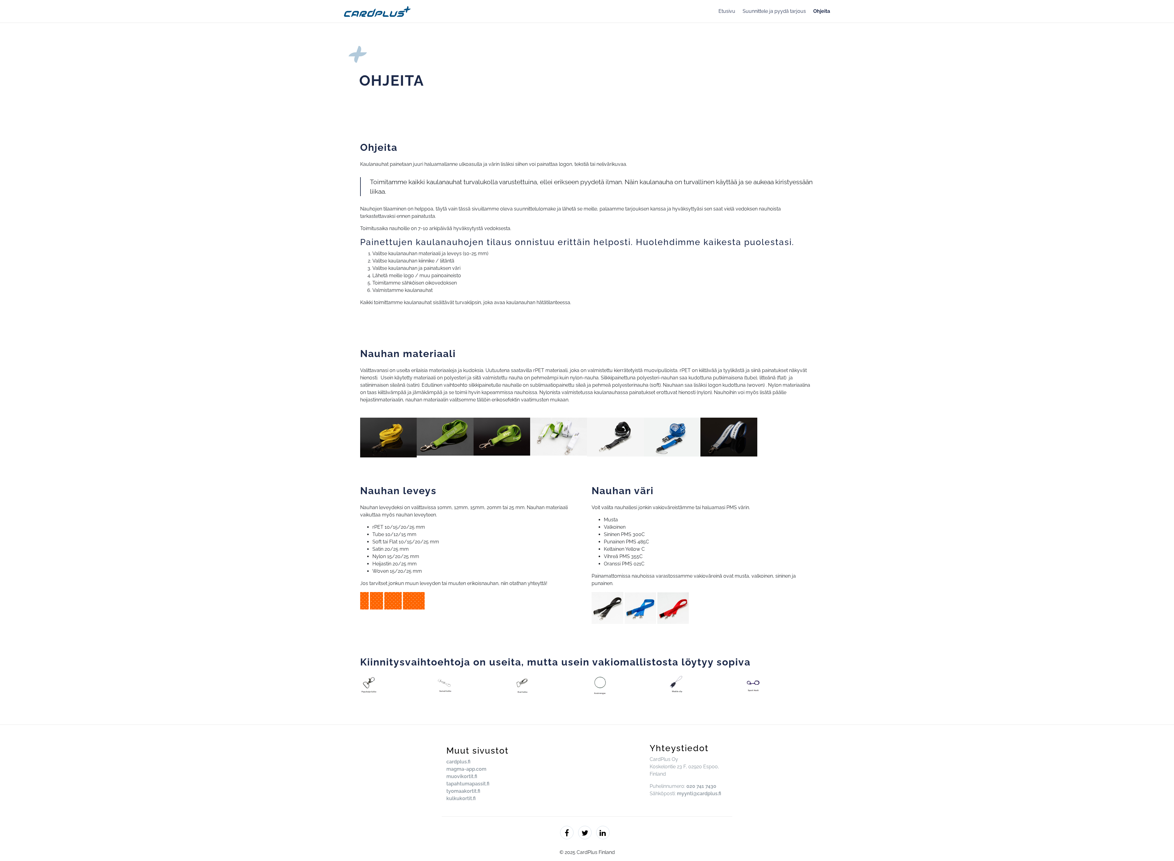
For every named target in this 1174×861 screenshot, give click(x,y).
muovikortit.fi (461, 776)
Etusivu (726, 11)
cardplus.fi (458, 762)
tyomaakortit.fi (463, 791)
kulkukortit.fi (461, 798)
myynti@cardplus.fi (699, 793)
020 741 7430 (701, 786)
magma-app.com (466, 769)
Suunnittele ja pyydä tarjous (774, 11)
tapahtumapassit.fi (467, 784)
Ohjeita (821, 11)
